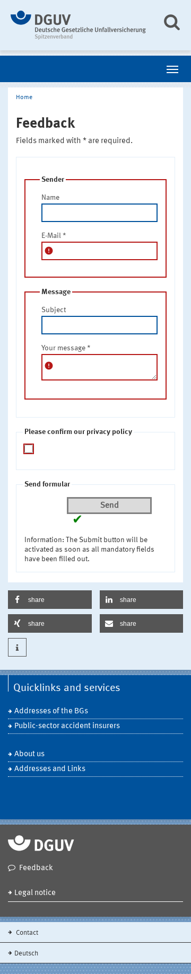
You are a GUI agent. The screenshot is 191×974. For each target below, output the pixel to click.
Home (24, 97)
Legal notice (35, 893)
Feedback (36, 868)
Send (109, 505)
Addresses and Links (49, 769)
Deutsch (26, 953)
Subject (53, 310)
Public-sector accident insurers (67, 726)
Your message (66, 348)
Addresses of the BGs (51, 711)
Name (50, 197)
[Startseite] (78, 25)
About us (29, 754)
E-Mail (53, 236)
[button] (50, 599)
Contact (26, 932)
